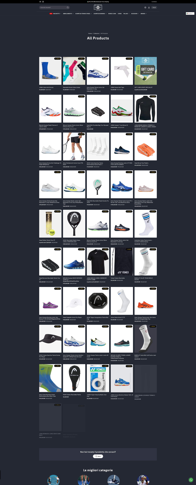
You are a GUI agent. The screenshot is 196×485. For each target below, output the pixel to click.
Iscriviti (109, 251)
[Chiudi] (124, 234)
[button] (190, 13)
